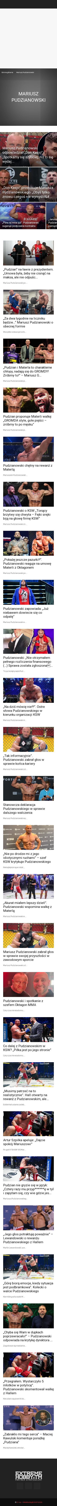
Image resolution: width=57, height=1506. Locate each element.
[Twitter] (37, 1486)
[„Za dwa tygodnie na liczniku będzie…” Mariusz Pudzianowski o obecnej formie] (28, 302)
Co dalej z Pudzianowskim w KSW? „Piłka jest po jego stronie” (27, 1048)
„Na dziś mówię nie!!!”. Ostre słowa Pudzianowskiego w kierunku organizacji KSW (24, 711)
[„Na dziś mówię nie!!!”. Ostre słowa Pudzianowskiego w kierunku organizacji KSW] (28, 690)
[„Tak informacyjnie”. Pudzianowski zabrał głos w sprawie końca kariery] (28, 739)
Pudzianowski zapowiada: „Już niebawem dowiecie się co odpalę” (25, 612)
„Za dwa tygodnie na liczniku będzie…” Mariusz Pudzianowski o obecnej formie (28, 322)
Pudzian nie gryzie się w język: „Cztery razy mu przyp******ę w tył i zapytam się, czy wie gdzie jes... (28, 1189)
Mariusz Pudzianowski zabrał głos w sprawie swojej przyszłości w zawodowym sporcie (28, 956)
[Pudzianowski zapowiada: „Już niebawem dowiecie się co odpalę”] (28, 592)
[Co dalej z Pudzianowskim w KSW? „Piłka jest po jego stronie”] (28, 1029)
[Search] (52, 4)
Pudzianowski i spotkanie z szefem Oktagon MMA (23, 1003)
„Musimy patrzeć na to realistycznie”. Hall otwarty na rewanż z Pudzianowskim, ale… (26, 1095)
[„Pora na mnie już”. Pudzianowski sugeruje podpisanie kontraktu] (23, 218)
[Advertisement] (28, 38)
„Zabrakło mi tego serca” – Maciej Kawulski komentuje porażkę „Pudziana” (28, 1438)
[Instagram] (28, 1486)
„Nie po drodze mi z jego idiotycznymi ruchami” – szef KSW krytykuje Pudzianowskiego (27, 858)
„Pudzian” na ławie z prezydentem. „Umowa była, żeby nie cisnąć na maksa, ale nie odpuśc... (28, 273)
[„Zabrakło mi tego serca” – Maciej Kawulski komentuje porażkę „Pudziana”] (28, 1417)
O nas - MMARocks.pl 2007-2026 (29, 1502)
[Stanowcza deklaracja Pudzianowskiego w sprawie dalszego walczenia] (28, 788)
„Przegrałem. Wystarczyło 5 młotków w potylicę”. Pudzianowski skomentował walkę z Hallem (28, 1387)
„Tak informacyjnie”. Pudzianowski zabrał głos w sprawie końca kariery (23, 760)
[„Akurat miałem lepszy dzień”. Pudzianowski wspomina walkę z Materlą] (28, 886)
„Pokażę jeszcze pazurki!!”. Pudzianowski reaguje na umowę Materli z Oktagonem (27, 563)
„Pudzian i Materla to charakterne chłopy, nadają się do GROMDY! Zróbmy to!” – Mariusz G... (27, 371)
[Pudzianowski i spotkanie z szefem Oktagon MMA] (28, 984)
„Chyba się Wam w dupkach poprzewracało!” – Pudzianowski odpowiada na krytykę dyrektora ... (28, 1336)
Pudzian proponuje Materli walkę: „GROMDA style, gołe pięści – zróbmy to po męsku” (27, 420)
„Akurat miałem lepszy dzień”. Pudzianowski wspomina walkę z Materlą (27, 907)
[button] (5, 4)
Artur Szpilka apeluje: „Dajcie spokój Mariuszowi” (24, 1142)
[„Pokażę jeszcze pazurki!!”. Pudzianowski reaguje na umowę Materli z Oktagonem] (28, 543)
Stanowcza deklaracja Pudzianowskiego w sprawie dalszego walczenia (24, 809)
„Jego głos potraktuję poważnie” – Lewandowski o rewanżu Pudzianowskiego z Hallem (28, 1238)
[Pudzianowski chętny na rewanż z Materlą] (28, 449)
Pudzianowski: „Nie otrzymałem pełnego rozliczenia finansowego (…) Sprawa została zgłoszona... (28, 661)
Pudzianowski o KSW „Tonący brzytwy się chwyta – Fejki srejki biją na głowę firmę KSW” (27, 514)
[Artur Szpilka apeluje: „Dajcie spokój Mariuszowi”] (28, 1123)
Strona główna (7, 72)
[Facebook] (20, 1486)
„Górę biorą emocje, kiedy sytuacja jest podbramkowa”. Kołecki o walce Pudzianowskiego (28, 1287)
